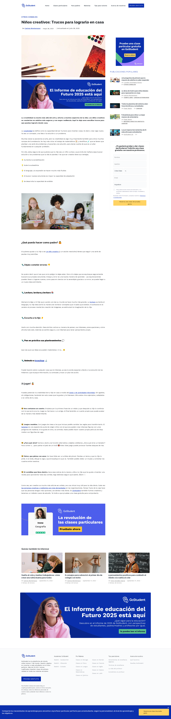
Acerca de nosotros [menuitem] (118, 6)
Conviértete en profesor (116, 672)
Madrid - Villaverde (60, 663)
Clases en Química (82, 675)
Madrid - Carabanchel (61, 660)
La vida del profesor (115, 668)
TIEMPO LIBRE (128, 97)
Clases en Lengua (81, 666)
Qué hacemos (134, 660)
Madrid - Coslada (60, 666)
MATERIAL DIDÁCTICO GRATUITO (134, 121)
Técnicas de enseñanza (116, 665)
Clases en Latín (97, 673)
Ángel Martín (128, 108)
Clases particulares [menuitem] (60, 6)
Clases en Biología (82, 660)
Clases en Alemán (98, 660)
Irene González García (118, 581)
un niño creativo (52, 252)
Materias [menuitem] (87, 6)
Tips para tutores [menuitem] (100, 6)
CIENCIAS (139, 108)
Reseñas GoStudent (136, 663)
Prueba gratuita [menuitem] (136, 5)
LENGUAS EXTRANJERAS (141, 97)
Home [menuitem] (47, 6)
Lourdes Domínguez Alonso (133, 82)
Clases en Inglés (97, 666)
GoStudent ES (128, 134)
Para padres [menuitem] (75, 6)
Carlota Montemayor (33, 28)
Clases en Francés (98, 663)
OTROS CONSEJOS (29, 17)
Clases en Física (81, 663)
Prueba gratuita (31, 679)
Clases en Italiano (98, 670)
